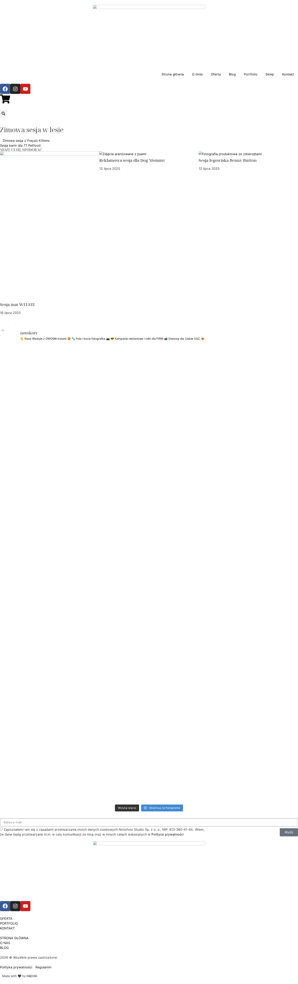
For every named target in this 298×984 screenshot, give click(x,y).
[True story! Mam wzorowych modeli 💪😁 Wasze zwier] (104, 377)
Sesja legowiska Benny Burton (228, 160)
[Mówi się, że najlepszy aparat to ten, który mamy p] (44, 445)
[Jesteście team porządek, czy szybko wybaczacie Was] (284, 423)
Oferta (216, 74)
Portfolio (250, 74)
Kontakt (288, 74)
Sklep (270, 74)
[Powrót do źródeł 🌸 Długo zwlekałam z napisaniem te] (164, 574)
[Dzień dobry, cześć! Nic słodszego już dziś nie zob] (134, 375)
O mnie (197, 74)
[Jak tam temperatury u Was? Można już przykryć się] (74, 377)
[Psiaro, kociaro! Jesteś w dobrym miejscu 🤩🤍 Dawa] (254, 382)
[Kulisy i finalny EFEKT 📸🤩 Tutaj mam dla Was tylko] (194, 450)
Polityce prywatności (167, 834)
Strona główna (173, 74)
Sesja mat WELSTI (17, 304)
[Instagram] (15, 89)
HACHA (32, 976)
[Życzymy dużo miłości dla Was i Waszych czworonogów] (224, 416)
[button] (3, 113)
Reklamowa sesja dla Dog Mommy (132, 160)
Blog (232, 74)
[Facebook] (5, 89)
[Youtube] (25, 89)
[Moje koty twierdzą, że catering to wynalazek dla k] (14, 445)
